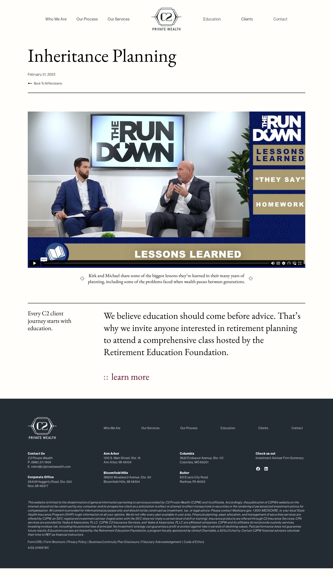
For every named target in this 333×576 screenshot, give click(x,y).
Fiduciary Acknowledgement (161, 542)
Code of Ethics (194, 542)
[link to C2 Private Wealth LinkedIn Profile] (266, 468)
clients (263, 428)
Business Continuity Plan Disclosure (114, 542)
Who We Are (56, 19)
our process (189, 428)
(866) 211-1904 (41, 462)
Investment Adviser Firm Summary (280, 458)
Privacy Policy (77, 542)
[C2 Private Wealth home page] (166, 19)
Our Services (119, 19)
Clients (247, 19)
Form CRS (35, 542)
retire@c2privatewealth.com (51, 466)
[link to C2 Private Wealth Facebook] (258, 468)
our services (150, 428)
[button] (212, 19)
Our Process (87, 19)
